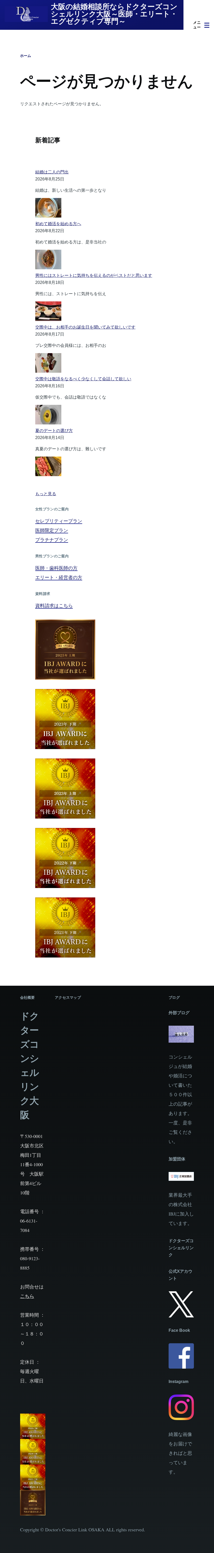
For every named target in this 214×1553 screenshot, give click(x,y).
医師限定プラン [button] (51, 530)
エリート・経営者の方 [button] (58, 577)
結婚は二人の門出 (52, 172)
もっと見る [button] (45, 494)
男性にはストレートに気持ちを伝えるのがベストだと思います (93, 275)
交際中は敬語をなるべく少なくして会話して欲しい (83, 379)
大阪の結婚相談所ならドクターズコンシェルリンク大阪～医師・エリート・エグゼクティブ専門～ (114, 14)
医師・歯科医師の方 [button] (56, 568)
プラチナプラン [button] (51, 539)
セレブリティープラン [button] (58, 521)
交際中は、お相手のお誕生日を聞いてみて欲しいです (85, 327)
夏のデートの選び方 (54, 430)
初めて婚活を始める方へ (58, 223)
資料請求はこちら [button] (54, 605)
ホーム (25, 56)
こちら (27, 1296)
